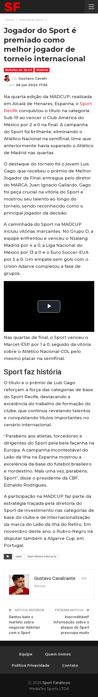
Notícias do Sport (18, 70)
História (42, 70)
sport (19, 556)
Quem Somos (58, 654)
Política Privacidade (31, 665)
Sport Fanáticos (56, 682)
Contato (70, 665)
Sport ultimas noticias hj (41, 556)
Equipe (25, 654)
